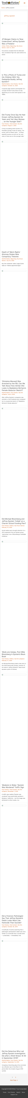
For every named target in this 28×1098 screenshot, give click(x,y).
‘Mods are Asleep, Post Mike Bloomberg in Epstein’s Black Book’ (13, 654)
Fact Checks (14, 84)
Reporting (13, 46)
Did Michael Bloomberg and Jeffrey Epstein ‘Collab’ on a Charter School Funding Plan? (14, 521)
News (23, 1092)
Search (18, 1092)
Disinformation (6, 84)
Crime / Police (6, 46)
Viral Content (13, 124)
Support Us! (14, 1094)
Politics (12, 525)
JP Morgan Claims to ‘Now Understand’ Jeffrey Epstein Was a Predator (13, 41)
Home (4, 1092)
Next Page (14, 1080)
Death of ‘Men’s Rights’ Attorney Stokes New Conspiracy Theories (11, 254)
